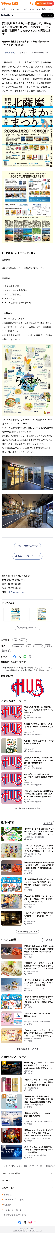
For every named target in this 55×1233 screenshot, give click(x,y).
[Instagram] (30, 1222)
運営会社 (7, 1194)
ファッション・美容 (37, 9)
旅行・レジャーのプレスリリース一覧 (27, 1166)
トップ (4, 1166)
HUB (29, 646)
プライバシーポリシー (13, 1210)
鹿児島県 (5, 651)
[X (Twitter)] (19, 656)
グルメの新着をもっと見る (27, 1049)
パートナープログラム (13, 1200)
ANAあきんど (18, 646)
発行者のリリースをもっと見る (27, 808)
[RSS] (35, 1222)
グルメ (19, 9)
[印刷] (30, 656)
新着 (3, 9)
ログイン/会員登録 (44, 3)
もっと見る (47, 823)
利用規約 (7, 1205)
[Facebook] (14, 656)
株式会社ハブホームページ (27, 556)
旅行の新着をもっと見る (27, 932)
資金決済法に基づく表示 (14, 1215)
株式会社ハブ (10, 53)
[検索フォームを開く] (31, 3)
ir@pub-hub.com (16, 592)
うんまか (38, 646)
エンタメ (10, 9)
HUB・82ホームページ (27, 546)
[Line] (25, 656)
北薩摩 (47, 646)
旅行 (25, 9)
